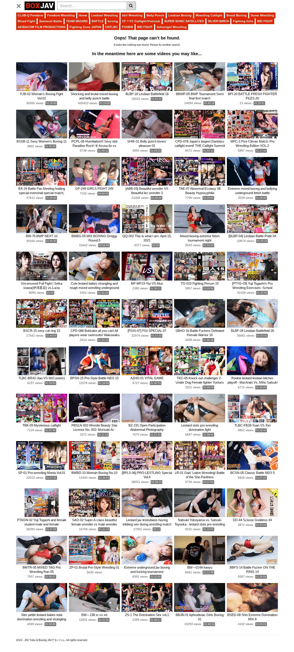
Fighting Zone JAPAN (85, 27)
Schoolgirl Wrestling (172, 27)
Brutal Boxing (236, 15)
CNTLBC (111, 27)
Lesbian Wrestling (104, 15)
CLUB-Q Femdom (30, 15)
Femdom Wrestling (61, 15)
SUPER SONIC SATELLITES (184, 21)
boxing (113, 21)
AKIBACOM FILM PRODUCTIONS (41, 27)
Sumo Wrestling (262, 15)
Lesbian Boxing (180, 15)
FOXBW (127, 27)
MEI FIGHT (265, 21)
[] (131, 6)
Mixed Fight (26, 21)
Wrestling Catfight (209, 15)
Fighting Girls (243, 21)
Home (83, 15)
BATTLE (98, 21)
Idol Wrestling (132, 15)
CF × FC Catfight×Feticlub (141, 21)
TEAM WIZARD (77, 21)
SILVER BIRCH (218, 21)
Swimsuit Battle (50, 21)
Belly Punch (155, 15)
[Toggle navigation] (20, 5)
